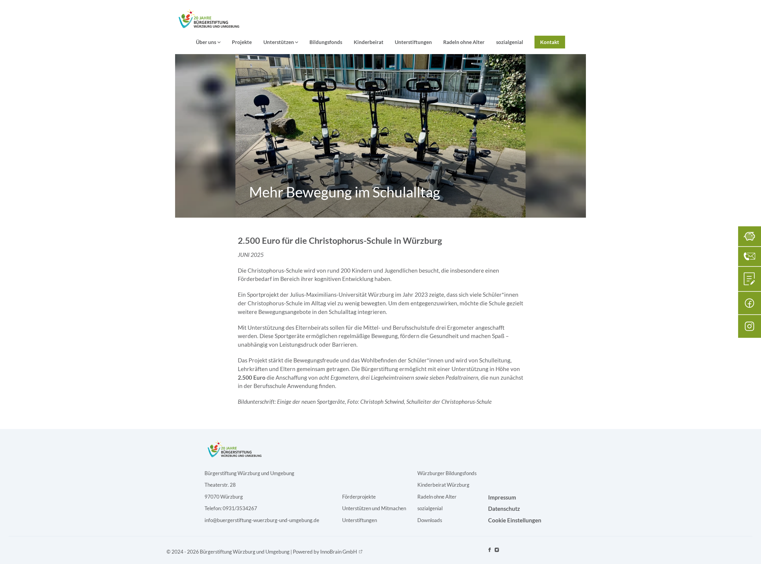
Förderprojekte (359, 497)
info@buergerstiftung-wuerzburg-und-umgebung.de (262, 520)
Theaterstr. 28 (220, 485)
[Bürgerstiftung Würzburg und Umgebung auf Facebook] (490, 551)
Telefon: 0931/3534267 (231, 508)
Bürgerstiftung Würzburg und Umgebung (249, 473)
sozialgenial (509, 42)
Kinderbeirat (368, 42)
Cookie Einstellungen (514, 520)
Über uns (206, 42)
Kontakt (549, 42)
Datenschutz (504, 508)
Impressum (502, 497)
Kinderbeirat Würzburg (443, 485)
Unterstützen (278, 42)
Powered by (325, 552)
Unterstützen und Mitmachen (374, 508)
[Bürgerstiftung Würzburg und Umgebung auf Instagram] (497, 551)
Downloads (429, 520)
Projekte (242, 42)
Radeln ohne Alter (464, 42)
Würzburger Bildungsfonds (447, 473)
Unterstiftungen (413, 42)
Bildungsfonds (325, 42)
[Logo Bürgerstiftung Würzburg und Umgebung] (208, 18)
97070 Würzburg (224, 497)
